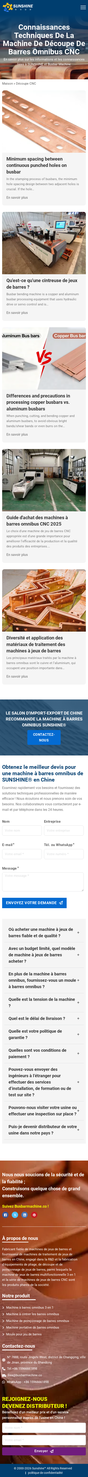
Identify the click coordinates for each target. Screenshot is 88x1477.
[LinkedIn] (24, 1215)
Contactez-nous (44, 737)
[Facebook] (5, 1215)
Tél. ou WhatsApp (58, 845)
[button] (44, 932)
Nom (6, 822)
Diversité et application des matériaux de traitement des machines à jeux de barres (35, 644)
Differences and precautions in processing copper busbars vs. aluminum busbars (38, 402)
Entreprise (52, 822)
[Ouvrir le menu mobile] (83, 7)
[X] (15, 1215)
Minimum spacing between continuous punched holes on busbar (36, 165)
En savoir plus (17, 198)
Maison (7, 83)
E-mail (7, 845)
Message (9, 868)
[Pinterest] (34, 1215)
